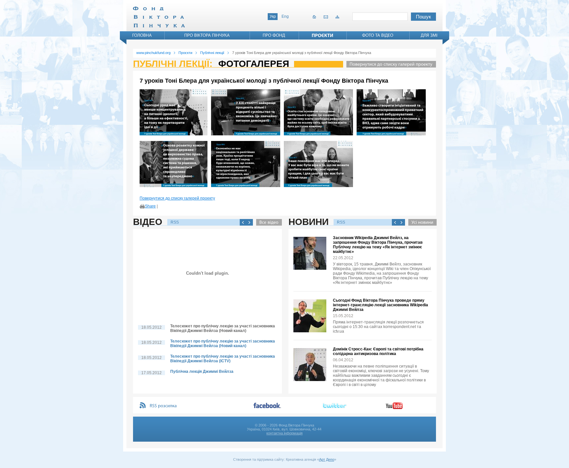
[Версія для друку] (142, 206)
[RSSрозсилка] (163, 406)
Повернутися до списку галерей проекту (177, 198)
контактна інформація (284, 433)
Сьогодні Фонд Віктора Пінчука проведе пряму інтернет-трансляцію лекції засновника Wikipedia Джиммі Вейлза (380, 305)
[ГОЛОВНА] (142, 35)
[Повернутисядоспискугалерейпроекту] (389, 64)
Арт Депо (326, 459)
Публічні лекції (212, 53)
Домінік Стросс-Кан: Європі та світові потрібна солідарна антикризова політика (378, 351)
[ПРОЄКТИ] (323, 35)
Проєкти (185, 53)
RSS (175, 222)
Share (150, 206)
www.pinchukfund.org (153, 53)
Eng (285, 16)
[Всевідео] (267, 222)
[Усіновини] (421, 222)
